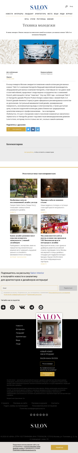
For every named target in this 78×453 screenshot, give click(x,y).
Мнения (50, 19)
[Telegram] (37, 129)
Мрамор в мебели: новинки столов (52, 201)
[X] (28, 129)
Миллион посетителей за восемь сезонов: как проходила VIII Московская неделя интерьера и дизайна (53, 239)
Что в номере (47, 364)
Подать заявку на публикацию (16, 406)
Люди (62, 14)
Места (49, 14)
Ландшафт (29, 14)
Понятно (59, 448)
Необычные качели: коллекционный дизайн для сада (23, 201)
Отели (32, 19)
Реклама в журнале (39, 403)
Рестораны (41, 19)
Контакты (55, 403)
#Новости (13, 212)
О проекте (5, 403)
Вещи (56, 14)
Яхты (27, 19)
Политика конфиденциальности (32, 408)
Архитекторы (40, 14)
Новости (9, 14)
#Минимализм (21, 257)
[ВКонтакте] (33, 129)
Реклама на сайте (20, 403)
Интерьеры (18, 14)
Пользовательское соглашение (44, 406)
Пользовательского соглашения (59, 292)
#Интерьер (13, 257)
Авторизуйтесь (29, 152)
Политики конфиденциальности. (24, 450)
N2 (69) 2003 (10, 79)
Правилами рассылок (34, 294)
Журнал (69, 14)
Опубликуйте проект (47, 374)
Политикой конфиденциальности (15, 294)
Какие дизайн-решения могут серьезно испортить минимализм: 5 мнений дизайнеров (22, 239)
